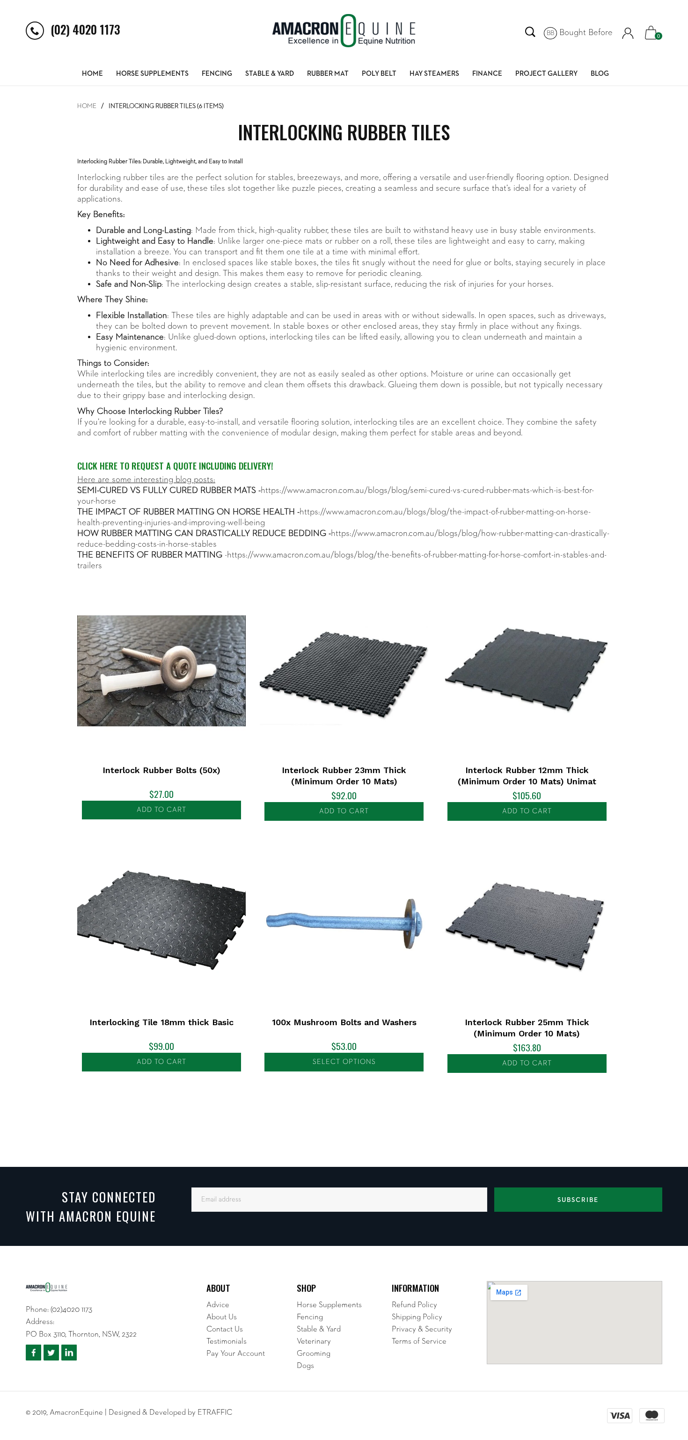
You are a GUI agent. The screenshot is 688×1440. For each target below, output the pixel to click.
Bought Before (580, 32)
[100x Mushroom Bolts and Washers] (344, 923)
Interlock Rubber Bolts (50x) (161, 770)
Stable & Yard (269, 73)
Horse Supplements (152, 73)
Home (92, 73)
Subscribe (578, 1200)
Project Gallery (546, 73)
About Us (221, 1317)
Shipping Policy (417, 1317)
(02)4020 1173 (71, 1310)
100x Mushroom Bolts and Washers (344, 1022)
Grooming (313, 1354)
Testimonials (226, 1342)
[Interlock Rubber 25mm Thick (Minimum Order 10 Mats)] (527, 923)
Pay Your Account (235, 1354)
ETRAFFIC (215, 1413)
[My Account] (628, 33)
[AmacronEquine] (344, 30)
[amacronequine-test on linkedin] (69, 1352)
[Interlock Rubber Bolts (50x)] (161, 671)
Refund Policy (414, 1305)
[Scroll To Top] (662, 1366)
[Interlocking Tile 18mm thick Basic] (161, 923)
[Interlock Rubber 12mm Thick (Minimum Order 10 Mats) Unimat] (527, 671)
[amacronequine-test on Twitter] (51, 1352)
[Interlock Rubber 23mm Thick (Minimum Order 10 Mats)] (344, 671)
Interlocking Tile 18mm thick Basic (161, 1022)
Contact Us (224, 1329)
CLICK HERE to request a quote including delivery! (175, 465)
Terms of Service (419, 1342)
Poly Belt (379, 73)
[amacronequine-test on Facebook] (33, 1352)
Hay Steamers (434, 73)
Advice (217, 1305)
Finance (487, 73)
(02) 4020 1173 (85, 29)
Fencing (217, 73)
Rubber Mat (328, 73)
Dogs (305, 1366)
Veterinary (314, 1342)
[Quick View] (93, 596)
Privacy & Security (422, 1329)
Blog (600, 73)
